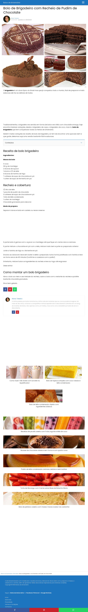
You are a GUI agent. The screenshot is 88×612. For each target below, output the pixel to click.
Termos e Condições (11, 604)
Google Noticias (46, 593)
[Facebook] (5, 289)
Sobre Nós (8, 600)
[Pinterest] (10, 289)
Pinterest (36, 593)
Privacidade (8, 602)
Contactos (8, 607)
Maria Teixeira (15, 18)
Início (6, 597)
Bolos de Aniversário (11, 2)
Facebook (29, 593)
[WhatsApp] (15, 289)
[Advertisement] (29, 109)
